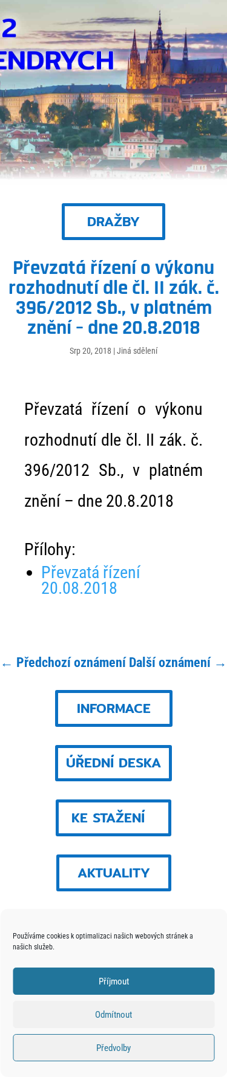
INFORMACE (114, 708)
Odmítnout (113, 1014)
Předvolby (113, 1048)
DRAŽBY (113, 221)
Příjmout (114, 981)
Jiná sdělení (137, 351)
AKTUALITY (113, 872)
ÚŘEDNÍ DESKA (113, 762)
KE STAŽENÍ (108, 817)
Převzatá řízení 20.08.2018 (90, 580)
